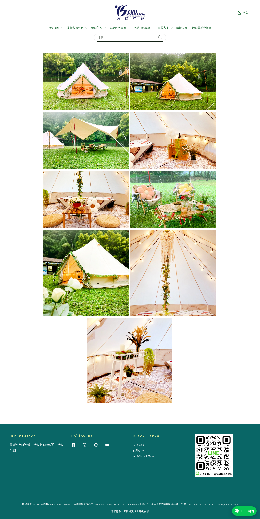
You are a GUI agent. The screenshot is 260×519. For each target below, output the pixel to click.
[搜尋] (160, 37)
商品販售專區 (118, 27)
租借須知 (54, 27)
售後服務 (144, 511)
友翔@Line (139, 450)
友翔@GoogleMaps (143, 455)
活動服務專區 (142, 27)
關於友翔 (181, 27)
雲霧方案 (163, 27)
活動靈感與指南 (201, 27)
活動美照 (96, 27)
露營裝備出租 (75, 27)
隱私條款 (116, 511)
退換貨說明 (130, 511)
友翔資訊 (138, 444)
